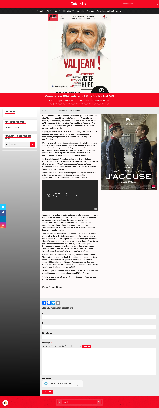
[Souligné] (49, 346)
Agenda (80, 11)
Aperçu (87, 346)
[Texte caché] (68, 346)
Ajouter (47, 392)
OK (32, 144)
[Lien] (65, 346)
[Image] (71, 346)
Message (46, 343)
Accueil (40, 11)
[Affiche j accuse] (129, 152)
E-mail (45, 323)
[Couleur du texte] (56, 346)
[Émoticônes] (80, 346)
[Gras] (43, 346)
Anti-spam (46, 378)
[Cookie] (5, 403)
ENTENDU (67, 11)
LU (56, 11)
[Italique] (46, 346)
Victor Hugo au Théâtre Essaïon (109, 11)
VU (48, 11)
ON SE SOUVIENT (13, 128)
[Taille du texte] (52, 346)
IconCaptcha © (78, 386)
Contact (90, 11)
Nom (44, 313)
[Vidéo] (74, 346)
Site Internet (47, 333)
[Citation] (60, 346)
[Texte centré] (62, 346)
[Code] (77, 346)
